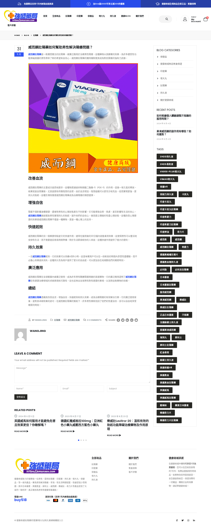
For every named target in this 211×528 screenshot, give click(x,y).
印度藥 (80, 16)
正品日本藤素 (167, 314)
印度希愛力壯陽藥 (169, 224)
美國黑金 (164, 375)
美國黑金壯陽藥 (168, 382)
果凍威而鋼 (165, 299)
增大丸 (102, 16)
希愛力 (185, 247)
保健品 (91, 16)
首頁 (45, 16)
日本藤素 (164, 277)
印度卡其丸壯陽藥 (169, 209)
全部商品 (56, 16)
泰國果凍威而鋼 (168, 329)
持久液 (113, 16)
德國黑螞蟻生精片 (169, 254)
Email (136, 320)
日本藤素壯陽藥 (168, 284)
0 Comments (94, 320)
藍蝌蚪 (163, 405)
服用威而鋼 (165, 292)
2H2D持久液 (166, 156)
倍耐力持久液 (167, 194)
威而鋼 (178, 239)
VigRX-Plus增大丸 (170, 171)
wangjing (41, 320)
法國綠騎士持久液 (169, 322)
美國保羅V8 (166, 367)
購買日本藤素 (182, 405)
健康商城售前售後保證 (171, 63)
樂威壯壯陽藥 (167, 307)
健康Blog (126, 16)
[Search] (167, 19)
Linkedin (194, 520)
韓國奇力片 (165, 412)
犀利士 (178, 337)
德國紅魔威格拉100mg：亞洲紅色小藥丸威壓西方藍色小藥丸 (82, 423)
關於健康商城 (166, 100)
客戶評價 (12, 25)
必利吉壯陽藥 (182, 269)
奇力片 (180, 231)
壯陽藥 (68, 16)
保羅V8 (164, 186)
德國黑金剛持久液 (169, 262)
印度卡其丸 (165, 201)
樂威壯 (183, 299)
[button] (78, 440)
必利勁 (163, 269)
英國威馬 (164, 390)
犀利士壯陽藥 (167, 345)
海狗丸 (163, 337)
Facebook (118, 320)
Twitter (122, 320)
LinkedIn (127, 320)
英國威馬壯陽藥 (168, 397)
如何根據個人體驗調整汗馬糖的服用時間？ (174, 117)
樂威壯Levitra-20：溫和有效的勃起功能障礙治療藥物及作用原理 (128, 425)
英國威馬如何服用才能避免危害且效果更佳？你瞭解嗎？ (34, 423)
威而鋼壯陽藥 (34, 54)
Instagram (188, 520)
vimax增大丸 (167, 179)
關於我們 (140, 16)
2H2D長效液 (166, 164)
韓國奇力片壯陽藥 (169, 420)
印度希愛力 (165, 216)
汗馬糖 (185, 314)
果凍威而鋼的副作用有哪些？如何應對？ (174, 133)
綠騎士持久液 (167, 360)
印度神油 (164, 231)
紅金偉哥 (164, 352)
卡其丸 (185, 194)
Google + (131, 320)
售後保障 (133, 468)
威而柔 (163, 239)
